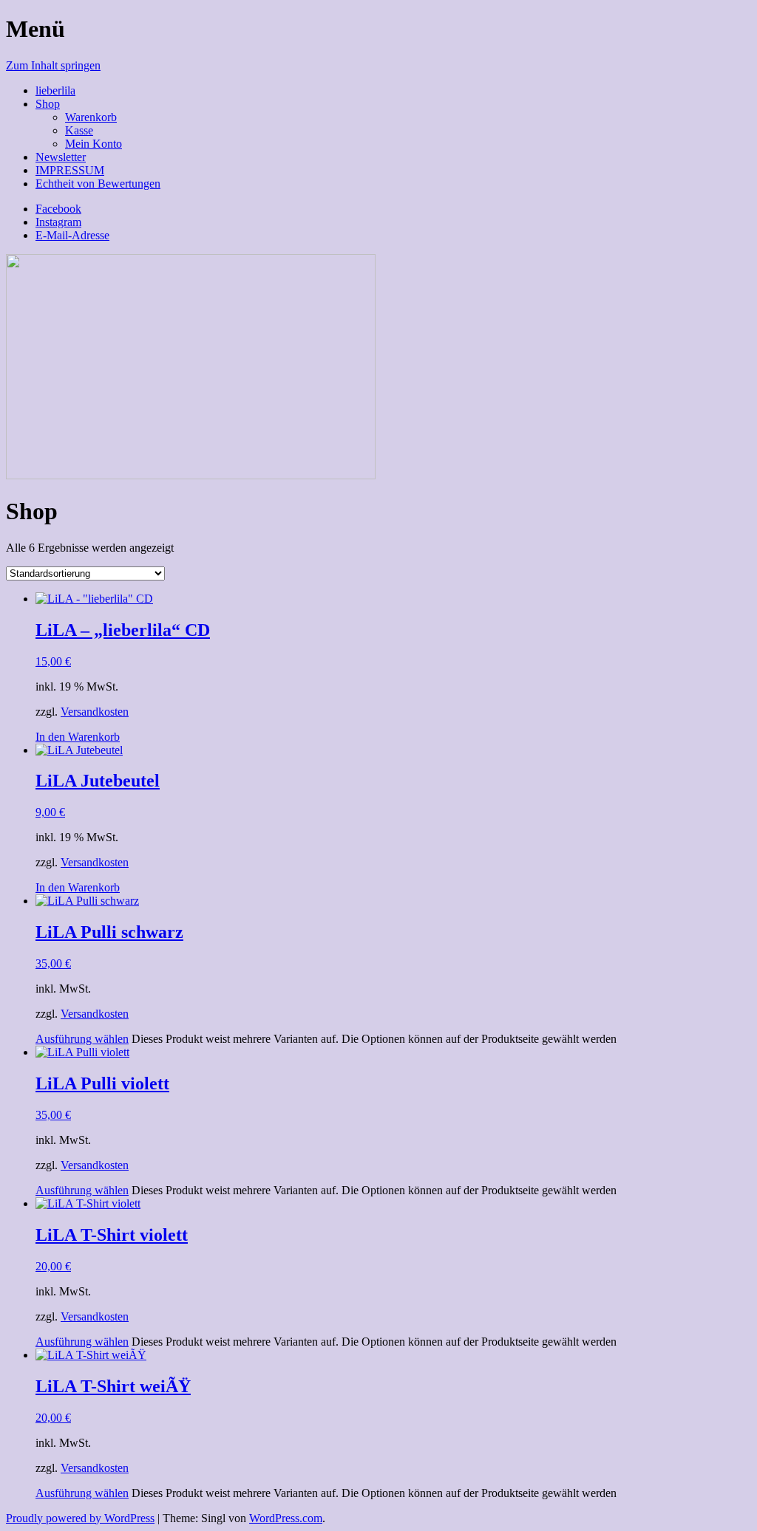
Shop (47, 103)
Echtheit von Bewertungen (97, 183)
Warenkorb (91, 117)
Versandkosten (95, 711)
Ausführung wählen (82, 1038)
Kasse (79, 130)
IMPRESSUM (69, 170)
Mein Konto (93, 143)
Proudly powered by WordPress (80, 1518)
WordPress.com (285, 1518)
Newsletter (60, 157)
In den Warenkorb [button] (77, 736)
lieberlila (55, 90)
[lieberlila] (191, 475)
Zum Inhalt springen (53, 65)
